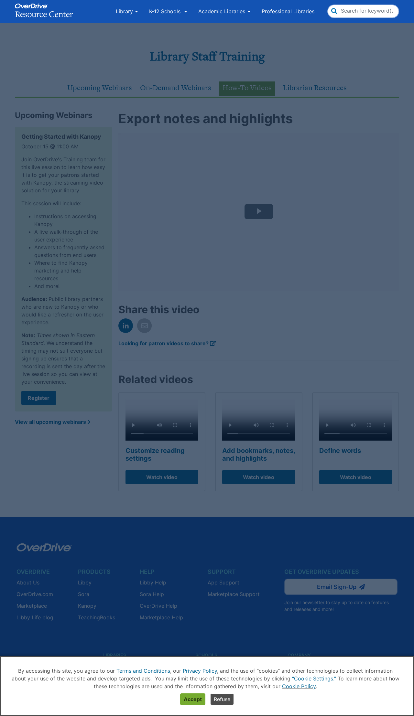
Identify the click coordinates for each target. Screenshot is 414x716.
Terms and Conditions (143, 671)
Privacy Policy (200, 671)
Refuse (222, 699)
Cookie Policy (299, 686)
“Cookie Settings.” (314, 678)
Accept (193, 699)
